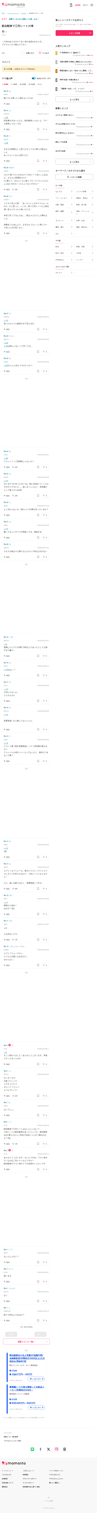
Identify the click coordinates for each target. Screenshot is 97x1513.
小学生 (78, 253)
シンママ (79, 259)
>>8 (5, 927)
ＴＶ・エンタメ (61, 198)
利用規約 (25, 1474)
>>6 (5, 644)
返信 (8, 104)
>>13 (6, 183)
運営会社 (5, 1486)
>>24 (6, 342)
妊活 (57, 246)
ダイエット (59, 220)
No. (6, 91)
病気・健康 (59, 211)
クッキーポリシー (28, 1482)
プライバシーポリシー (30, 1478)
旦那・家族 (59, 204)
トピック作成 (74, 33)
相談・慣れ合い (82, 227)
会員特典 (5, 1478)
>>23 (6, 346)
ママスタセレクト (55, 1474)
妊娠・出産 (80, 246)
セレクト (58, 272)
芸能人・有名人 (82, 198)
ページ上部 (48, 1501)
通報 (3, 53)
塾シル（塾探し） (55, 1482)
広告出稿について (7, 1482)
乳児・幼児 (59, 253)
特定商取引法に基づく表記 (31, 1486)
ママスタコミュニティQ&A (12, 1440)
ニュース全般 (81, 191)
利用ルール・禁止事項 (11, 1436)
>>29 (6, 117)
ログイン (85, 5)
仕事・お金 (80, 220)
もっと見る (74, 99)
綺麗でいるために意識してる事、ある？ (24, 19)
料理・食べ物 (81, 204)
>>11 (6, 902)
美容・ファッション (83, 212)
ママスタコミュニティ (56, 1478)
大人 (57, 233)
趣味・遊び (59, 227)
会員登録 (77, 5)
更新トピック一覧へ (26, 1341)
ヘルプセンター (7, 1474)
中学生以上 (59, 259)
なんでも (58, 191)
